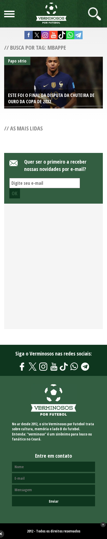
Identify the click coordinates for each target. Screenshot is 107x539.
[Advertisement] (53, 269)
